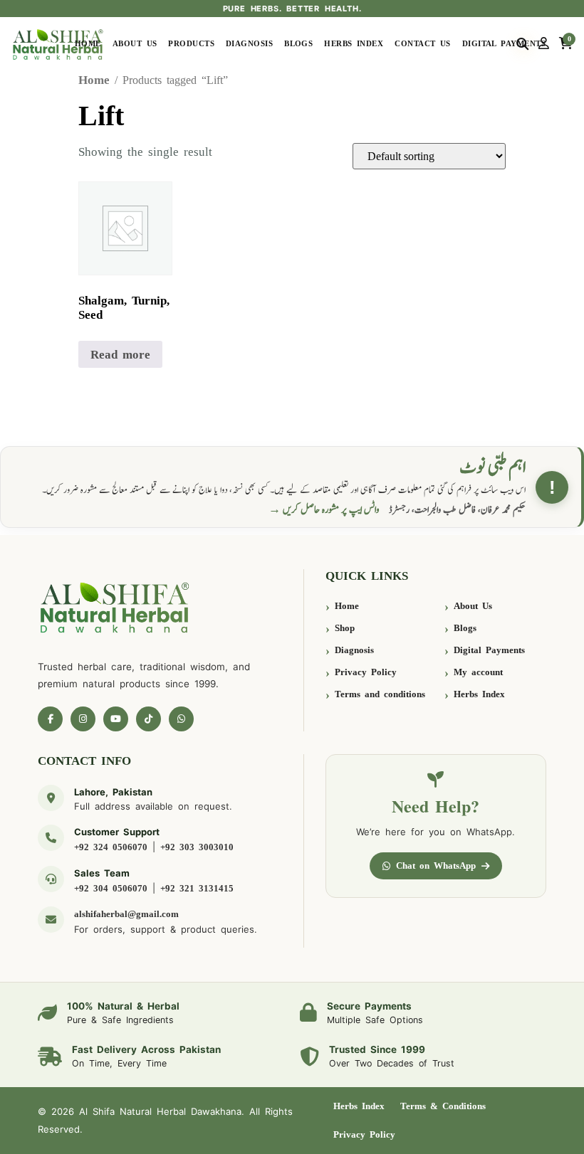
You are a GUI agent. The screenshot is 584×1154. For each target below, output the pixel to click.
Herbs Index (353, 44)
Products (191, 44)
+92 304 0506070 (110, 888)
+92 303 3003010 (197, 847)
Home (88, 44)
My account (478, 672)
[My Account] (543, 44)
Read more (120, 354)
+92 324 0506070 (110, 847)
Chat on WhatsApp (436, 865)
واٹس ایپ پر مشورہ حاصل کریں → (324, 510)
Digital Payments (504, 44)
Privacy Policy (366, 672)
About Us (135, 44)
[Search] (522, 44)
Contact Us (423, 44)
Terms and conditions (380, 694)
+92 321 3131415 (197, 888)
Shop (345, 628)
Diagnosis (249, 44)
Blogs (298, 44)
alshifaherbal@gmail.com (126, 914)
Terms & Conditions (443, 1106)
